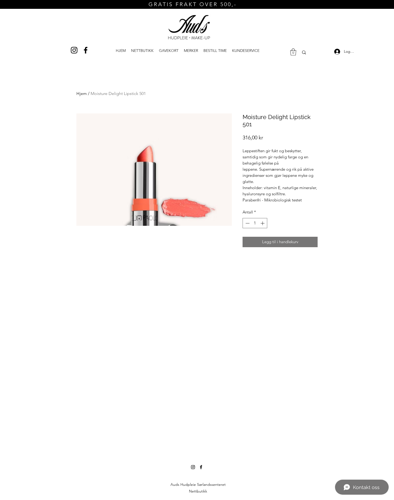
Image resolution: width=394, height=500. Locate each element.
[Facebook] (85, 50)
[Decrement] (247, 223)
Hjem (81, 93)
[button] (245, 51)
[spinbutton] (255, 223)
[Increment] (263, 223)
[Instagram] (74, 50)
